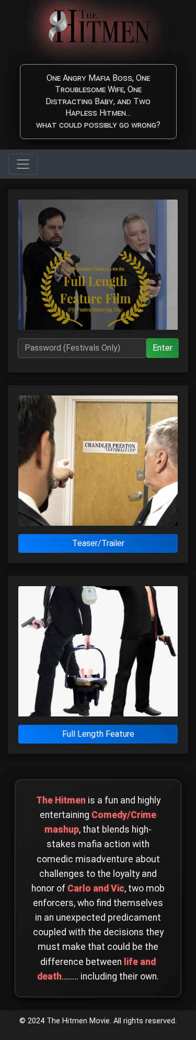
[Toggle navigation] (23, 164)
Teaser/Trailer (98, 543)
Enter (162, 348)
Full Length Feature (98, 734)
